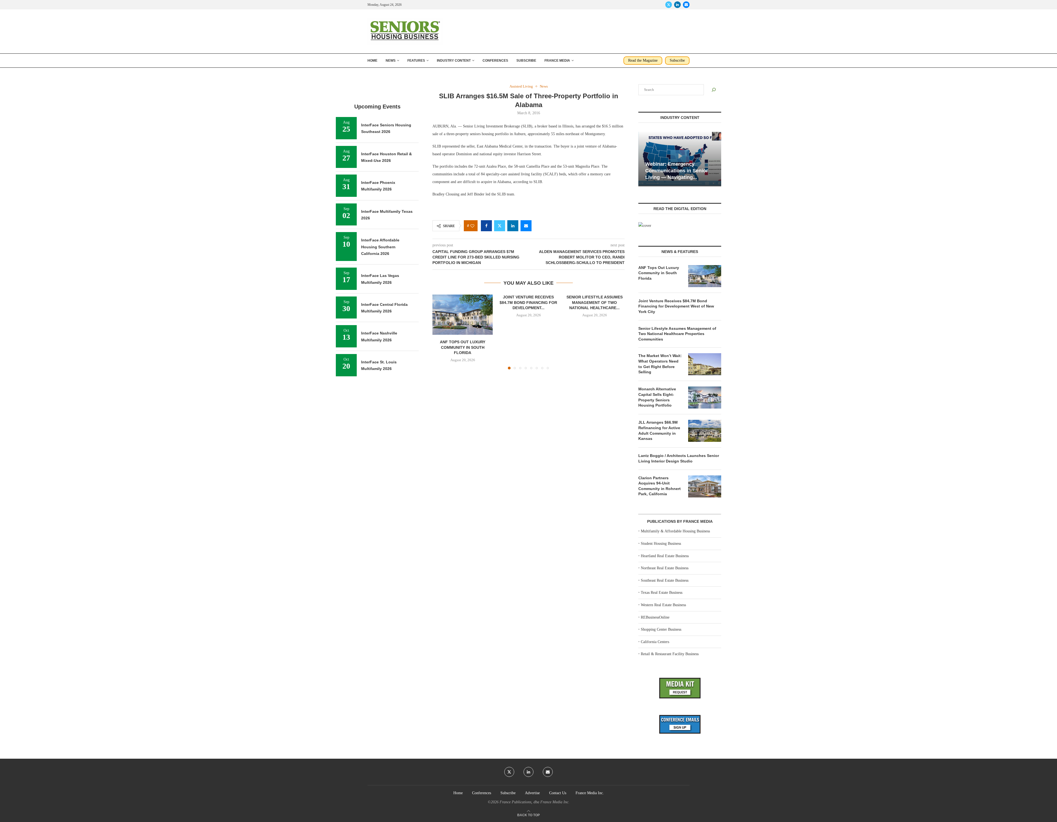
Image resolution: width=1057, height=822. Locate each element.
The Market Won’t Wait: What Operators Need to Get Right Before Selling (660, 363)
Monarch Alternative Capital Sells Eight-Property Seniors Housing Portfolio (657, 397)
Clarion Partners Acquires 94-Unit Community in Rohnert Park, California (659, 486)
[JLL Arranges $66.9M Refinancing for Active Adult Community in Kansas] (704, 431)
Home (372, 60)
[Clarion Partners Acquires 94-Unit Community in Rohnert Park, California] (704, 486)
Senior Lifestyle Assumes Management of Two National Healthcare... (594, 302)
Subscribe (526, 60)
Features (416, 60)
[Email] (686, 4)
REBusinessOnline (655, 617)
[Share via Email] (526, 225)
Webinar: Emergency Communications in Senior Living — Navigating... (676, 170)
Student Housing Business (661, 543)
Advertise (532, 793)
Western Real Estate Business (663, 605)
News (391, 60)
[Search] (713, 89)
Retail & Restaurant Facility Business (670, 654)
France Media (557, 60)
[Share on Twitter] (499, 225)
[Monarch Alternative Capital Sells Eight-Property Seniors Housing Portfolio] (704, 397)
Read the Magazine (643, 60)
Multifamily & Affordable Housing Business (675, 531)
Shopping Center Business (661, 629)
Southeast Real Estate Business (664, 580)
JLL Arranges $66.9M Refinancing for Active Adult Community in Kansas (659, 430)
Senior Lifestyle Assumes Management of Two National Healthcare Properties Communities (677, 333)
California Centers (655, 642)
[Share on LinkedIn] (512, 225)
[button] (440, 331)
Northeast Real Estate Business (664, 568)
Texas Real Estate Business (661, 592)
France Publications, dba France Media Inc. (535, 802)
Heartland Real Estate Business (665, 556)
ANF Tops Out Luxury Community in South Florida (462, 347)
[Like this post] (472, 226)
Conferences (495, 60)
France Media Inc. (590, 793)
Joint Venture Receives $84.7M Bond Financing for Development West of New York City (676, 306)
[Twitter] (668, 4)
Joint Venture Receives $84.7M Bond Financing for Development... (528, 302)
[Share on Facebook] (486, 225)
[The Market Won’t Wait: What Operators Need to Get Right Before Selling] (704, 364)
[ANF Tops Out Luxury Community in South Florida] (462, 315)
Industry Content (454, 60)
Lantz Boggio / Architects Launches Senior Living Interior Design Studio (678, 458)
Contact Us (557, 793)
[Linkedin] (677, 4)
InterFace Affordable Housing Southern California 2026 (380, 247)
